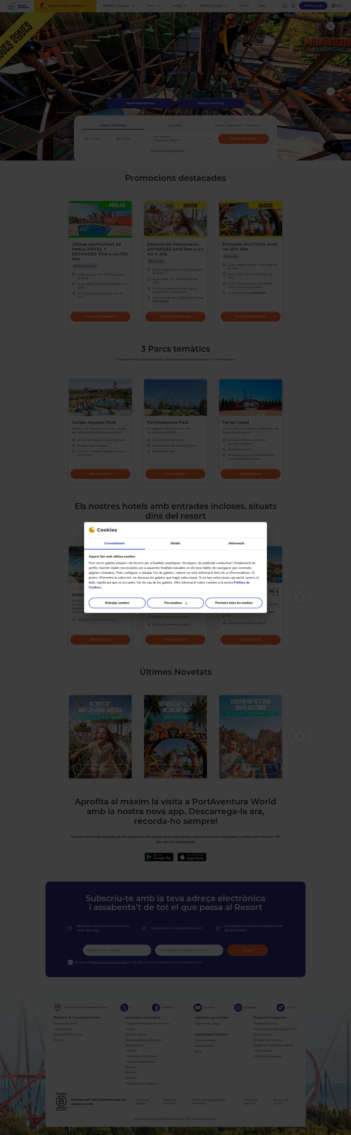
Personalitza (173, 603)
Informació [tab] (236, 543)
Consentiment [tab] (114, 543)
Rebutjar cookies (117, 603)
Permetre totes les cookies (234, 603)
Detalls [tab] (176, 543)
